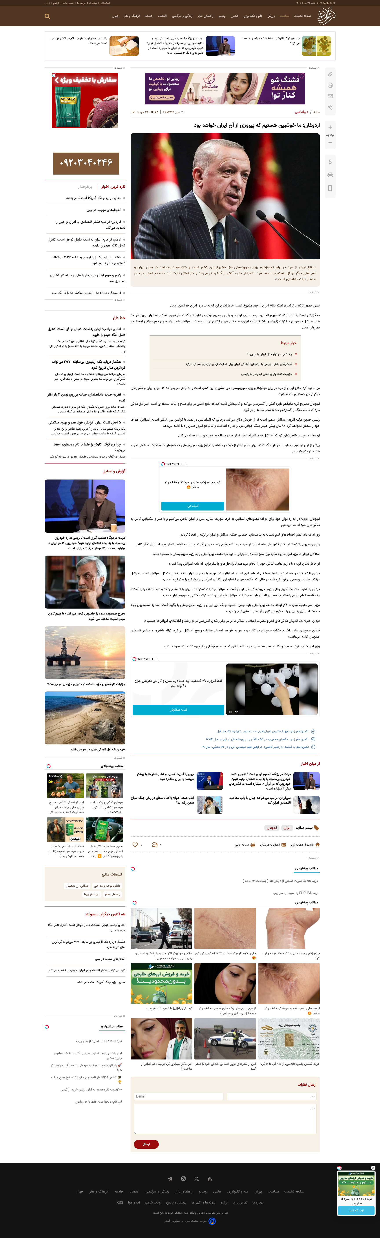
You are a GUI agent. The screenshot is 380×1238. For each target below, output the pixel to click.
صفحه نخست (302, 16)
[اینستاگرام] (183, 1178)
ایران (287, 828)
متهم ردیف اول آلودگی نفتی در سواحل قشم (98, 749)
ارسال (146, 1144)
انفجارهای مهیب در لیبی (104, 210)
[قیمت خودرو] (330, 176)
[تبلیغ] (225, 88)
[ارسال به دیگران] (330, 96)
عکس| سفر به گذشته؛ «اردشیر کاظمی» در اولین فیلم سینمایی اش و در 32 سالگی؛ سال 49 (255, 747)
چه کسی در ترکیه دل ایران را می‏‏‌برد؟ (269, 354)
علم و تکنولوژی (253, 16)
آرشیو (56, 3)
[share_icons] (330, 107)
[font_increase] (330, 127)
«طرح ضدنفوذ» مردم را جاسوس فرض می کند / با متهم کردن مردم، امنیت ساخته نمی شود (86, 616)
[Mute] (236, 711)
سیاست (284, 16)
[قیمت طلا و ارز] (330, 163)
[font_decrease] (330, 142)
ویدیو (223, 16)
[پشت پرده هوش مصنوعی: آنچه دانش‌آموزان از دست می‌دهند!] (124, 46)
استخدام (105, 3)
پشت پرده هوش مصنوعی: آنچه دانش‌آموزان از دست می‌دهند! (78, 41)
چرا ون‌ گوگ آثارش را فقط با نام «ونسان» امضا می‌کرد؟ (271, 41)
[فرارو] (326, 16)
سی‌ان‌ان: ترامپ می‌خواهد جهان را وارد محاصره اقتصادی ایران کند (260, 800)
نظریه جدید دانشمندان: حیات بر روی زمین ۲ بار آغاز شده (86, 398)
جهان (116, 16)
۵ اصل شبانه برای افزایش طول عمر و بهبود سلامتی (84, 423)
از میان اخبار (310, 764)
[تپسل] (163, 464)
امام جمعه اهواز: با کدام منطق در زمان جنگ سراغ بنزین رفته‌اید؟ (162, 800)
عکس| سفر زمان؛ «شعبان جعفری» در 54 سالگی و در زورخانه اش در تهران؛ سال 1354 (257, 739)
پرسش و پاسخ (176, 1202)
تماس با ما (68, 3)
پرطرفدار (85, 187)
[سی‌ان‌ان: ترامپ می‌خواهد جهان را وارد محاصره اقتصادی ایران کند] (306, 805)
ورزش (271, 16)
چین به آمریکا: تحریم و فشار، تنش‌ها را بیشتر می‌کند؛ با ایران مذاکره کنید (165, 777)
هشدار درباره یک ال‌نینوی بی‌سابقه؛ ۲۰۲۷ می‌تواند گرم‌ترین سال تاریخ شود (88, 365)
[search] (47, 16)
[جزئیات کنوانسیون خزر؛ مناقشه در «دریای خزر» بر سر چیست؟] (85, 652)
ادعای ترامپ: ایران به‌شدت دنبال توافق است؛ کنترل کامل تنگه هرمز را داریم (86, 332)
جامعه (149, 16)
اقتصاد (163, 16)
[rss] (209, 1178)
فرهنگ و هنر (132, 16)
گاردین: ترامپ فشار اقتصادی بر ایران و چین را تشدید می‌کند (87, 970)
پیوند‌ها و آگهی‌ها (203, 1202)
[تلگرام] (170, 1178)
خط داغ (119, 318)
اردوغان (272, 828)
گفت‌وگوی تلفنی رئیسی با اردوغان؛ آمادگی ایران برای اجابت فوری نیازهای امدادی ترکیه (239, 364)
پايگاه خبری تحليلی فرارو (181, 1213)
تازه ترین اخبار (113, 187)
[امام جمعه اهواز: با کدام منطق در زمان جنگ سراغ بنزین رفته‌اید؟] (210, 805)
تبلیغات (93, 3)
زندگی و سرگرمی (182, 16)
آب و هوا (134, 1202)
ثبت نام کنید (356, 1210)
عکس (235, 16)
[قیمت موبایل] (330, 189)
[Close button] (373, 1168)
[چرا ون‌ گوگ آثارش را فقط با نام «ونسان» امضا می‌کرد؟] (316, 46)
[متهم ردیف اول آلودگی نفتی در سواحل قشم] (85, 717)
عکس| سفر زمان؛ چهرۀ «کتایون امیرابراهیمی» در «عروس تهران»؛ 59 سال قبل (263, 731)
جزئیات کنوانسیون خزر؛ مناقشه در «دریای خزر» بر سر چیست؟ (86, 684)
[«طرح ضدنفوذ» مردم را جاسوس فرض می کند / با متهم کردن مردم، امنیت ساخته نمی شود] (85, 582)
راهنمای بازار (206, 16)
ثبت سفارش (178, 710)
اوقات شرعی (153, 1202)
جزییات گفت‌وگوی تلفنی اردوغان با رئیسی (266, 374)
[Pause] (230, 711)
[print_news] (330, 85)
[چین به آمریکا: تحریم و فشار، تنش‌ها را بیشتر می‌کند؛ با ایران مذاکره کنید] (210, 781)
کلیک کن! (193, 506)
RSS (47, 3)
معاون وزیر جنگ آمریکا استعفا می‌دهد (93, 198)
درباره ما (81, 3)
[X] (196, 1178)
